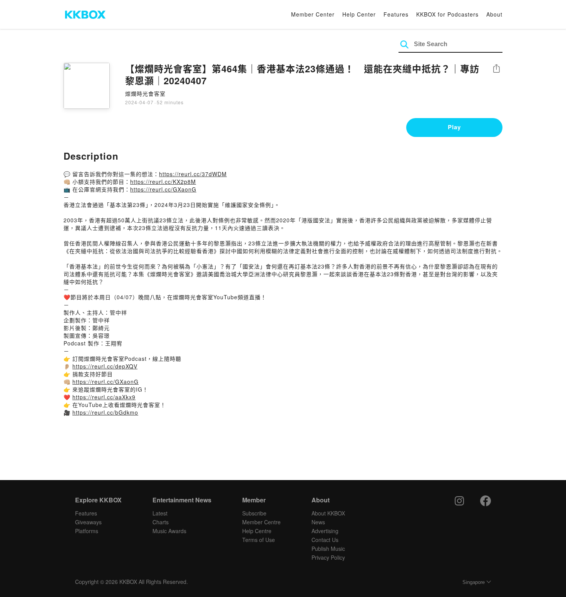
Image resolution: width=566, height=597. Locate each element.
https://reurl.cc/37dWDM (193, 174)
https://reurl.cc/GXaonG (163, 189)
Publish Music (328, 548)
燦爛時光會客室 (145, 93)
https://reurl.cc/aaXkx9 (104, 397)
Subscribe (254, 513)
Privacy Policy (328, 557)
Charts (160, 522)
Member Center (313, 14)
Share (496, 69)
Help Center (359, 14)
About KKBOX (328, 513)
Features (396, 14)
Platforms (86, 531)
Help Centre (256, 531)
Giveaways (88, 522)
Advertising (324, 531)
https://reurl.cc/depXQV (104, 366)
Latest (159, 513)
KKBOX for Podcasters (447, 14)
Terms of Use (258, 540)
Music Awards (169, 531)
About (494, 14)
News (318, 522)
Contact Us (324, 540)
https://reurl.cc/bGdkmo (105, 412)
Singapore (473, 582)
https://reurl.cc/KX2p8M (163, 181)
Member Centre (261, 522)
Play (454, 127)
